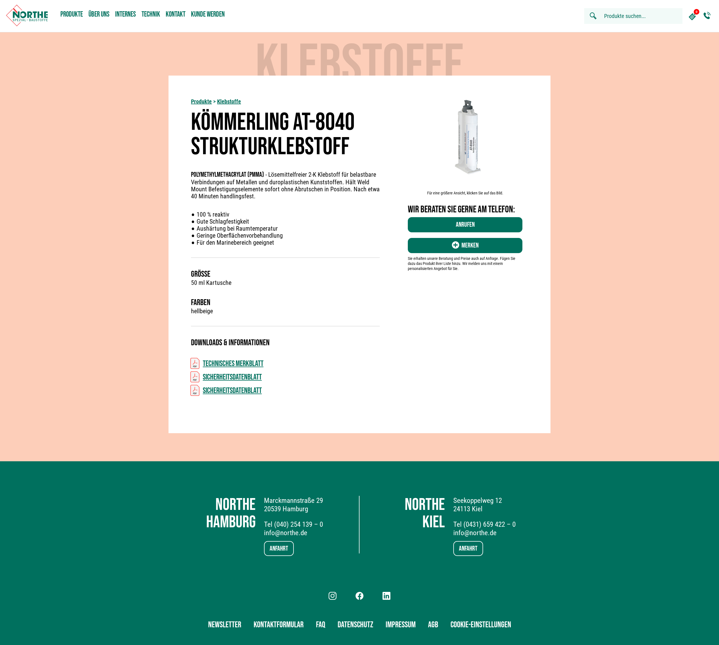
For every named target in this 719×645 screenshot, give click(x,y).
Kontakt (175, 14)
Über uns (99, 14)
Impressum (401, 625)
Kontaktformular (279, 625)
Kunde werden (208, 14)
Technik (151, 14)
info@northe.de (285, 533)
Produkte (71, 14)
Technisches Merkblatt (233, 363)
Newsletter (224, 625)
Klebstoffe (229, 101)
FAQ (320, 625)
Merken (470, 245)
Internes (125, 14)
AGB (433, 625)
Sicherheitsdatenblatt (232, 377)
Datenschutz (355, 625)
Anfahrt (279, 548)
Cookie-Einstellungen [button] (480, 625)
